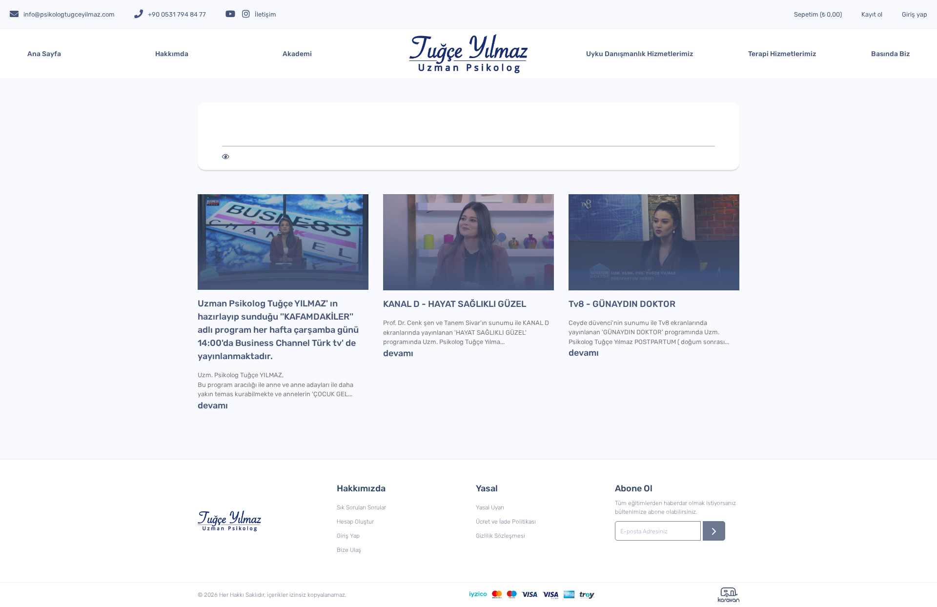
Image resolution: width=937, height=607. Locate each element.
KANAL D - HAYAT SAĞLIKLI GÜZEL (454, 304)
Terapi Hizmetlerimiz (782, 54)
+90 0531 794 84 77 (177, 14)
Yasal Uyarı (490, 507)
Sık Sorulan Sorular (361, 507)
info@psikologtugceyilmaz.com (69, 14)
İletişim (265, 14)
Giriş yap (914, 14)
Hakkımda (171, 54)
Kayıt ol (871, 14)
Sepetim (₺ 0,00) (818, 14)
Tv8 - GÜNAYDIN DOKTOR (622, 304)
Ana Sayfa (44, 54)
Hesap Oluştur (355, 521)
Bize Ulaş (349, 549)
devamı (213, 405)
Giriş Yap (348, 535)
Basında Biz (890, 54)
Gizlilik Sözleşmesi (500, 535)
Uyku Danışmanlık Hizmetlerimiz (639, 54)
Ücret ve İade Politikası (506, 521)
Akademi (297, 54)
